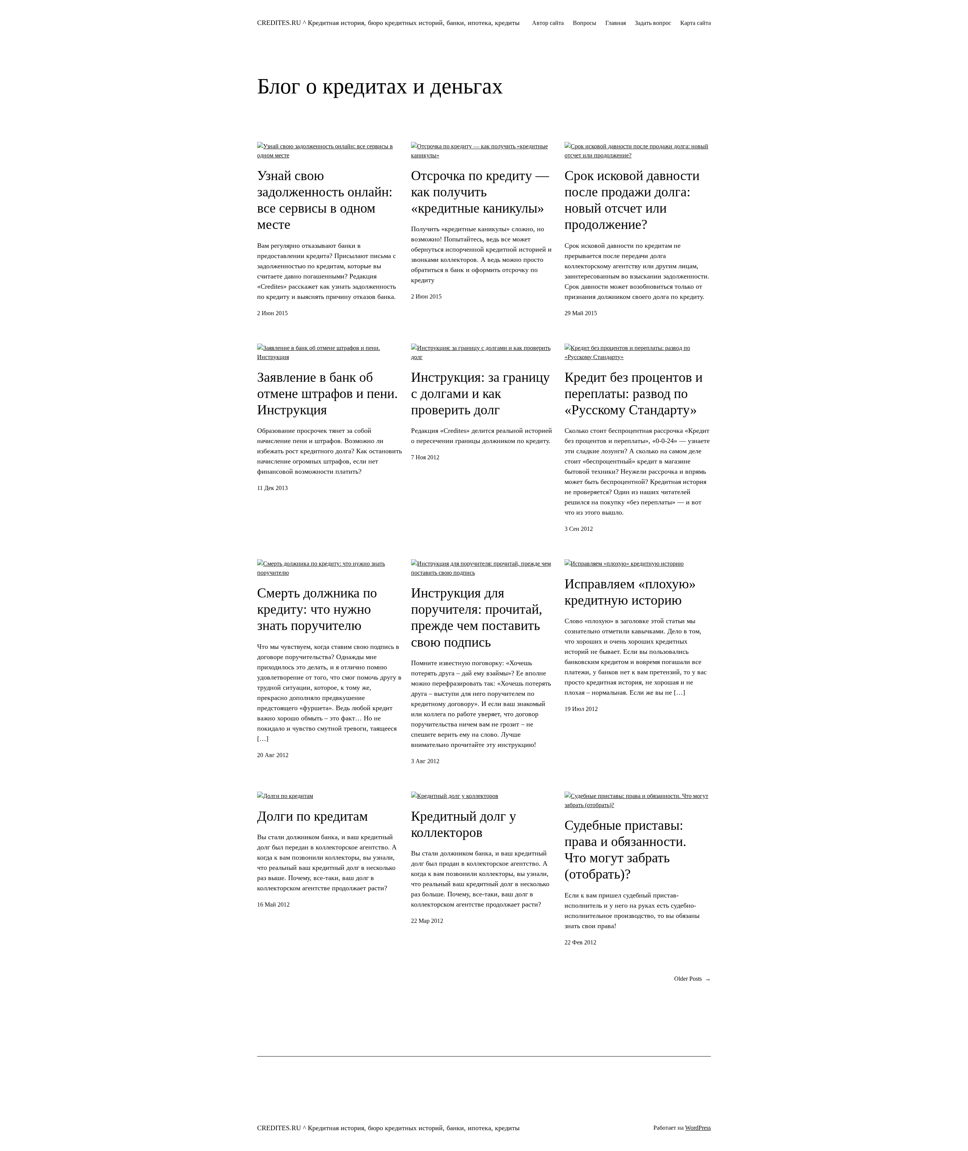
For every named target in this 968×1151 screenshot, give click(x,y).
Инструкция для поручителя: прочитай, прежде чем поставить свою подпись (476, 617)
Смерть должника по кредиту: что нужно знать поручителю (317, 609)
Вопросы (584, 23)
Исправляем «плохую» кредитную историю (630, 592)
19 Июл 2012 (581, 709)
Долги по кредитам (312, 816)
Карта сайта (695, 23)
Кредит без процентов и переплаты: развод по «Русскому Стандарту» (634, 393)
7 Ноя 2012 (425, 457)
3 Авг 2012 (425, 761)
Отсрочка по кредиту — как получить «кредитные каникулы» (480, 192)
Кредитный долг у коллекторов (463, 824)
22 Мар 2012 (427, 921)
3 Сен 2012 (579, 529)
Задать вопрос (653, 23)
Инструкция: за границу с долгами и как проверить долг (480, 393)
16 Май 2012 (273, 904)
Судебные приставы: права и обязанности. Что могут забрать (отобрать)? (625, 850)
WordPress (698, 1128)
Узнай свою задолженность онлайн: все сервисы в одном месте (324, 200)
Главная (615, 23)
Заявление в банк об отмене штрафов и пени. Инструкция (327, 393)
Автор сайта (548, 23)
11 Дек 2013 (272, 488)
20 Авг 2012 (273, 755)
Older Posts (692, 978)
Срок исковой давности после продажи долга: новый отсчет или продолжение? (632, 200)
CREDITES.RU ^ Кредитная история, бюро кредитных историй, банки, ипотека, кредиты (388, 22)
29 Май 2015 (581, 313)
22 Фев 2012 (580, 942)
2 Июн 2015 (272, 313)
